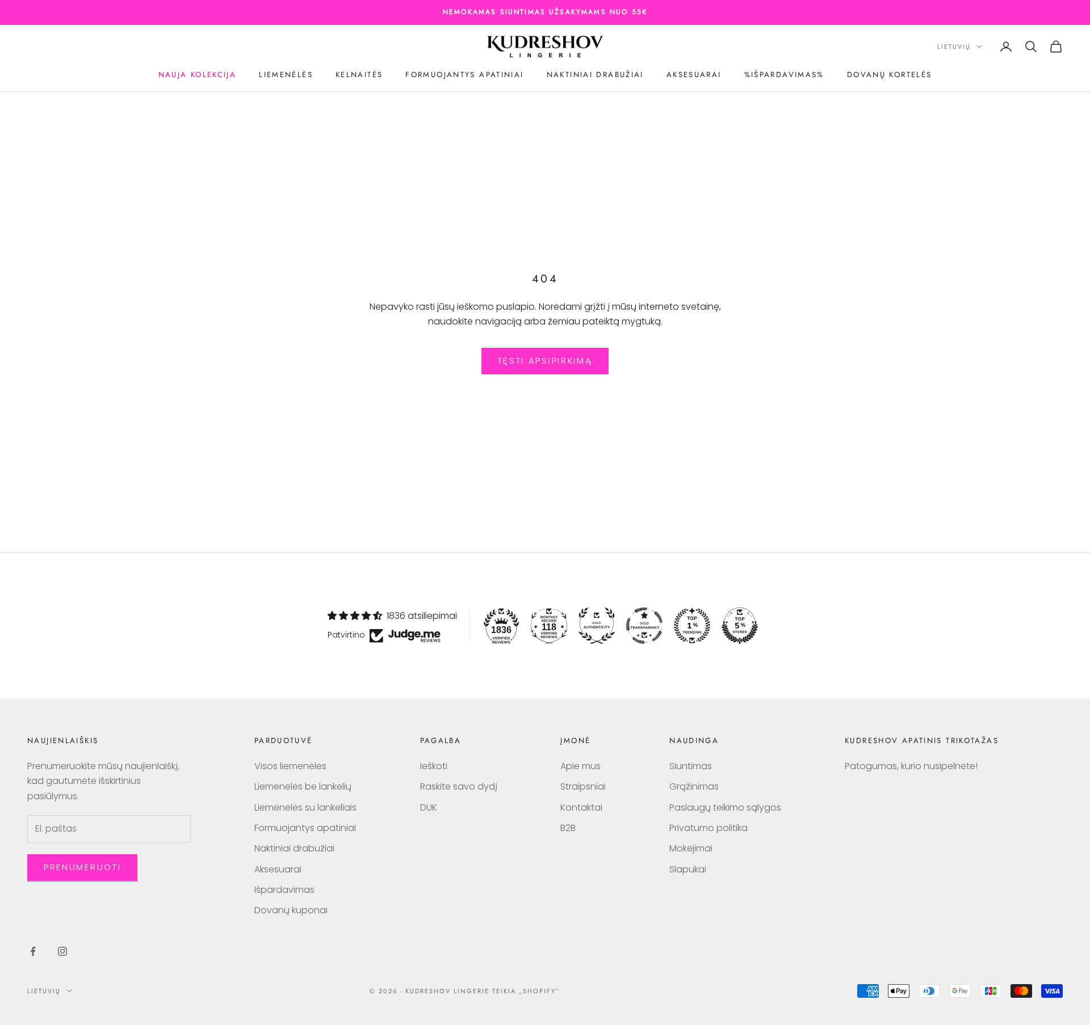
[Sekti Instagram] (62, 951)
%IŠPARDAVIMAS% (784, 74)
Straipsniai (583, 786)
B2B (568, 827)
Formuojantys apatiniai (464, 74)
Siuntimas (690, 766)
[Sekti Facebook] (33, 951)
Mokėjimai (690, 848)
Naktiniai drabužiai (595, 74)
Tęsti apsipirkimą (545, 360)
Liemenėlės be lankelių (302, 786)
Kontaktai (581, 807)
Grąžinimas (694, 786)
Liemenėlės (286, 74)
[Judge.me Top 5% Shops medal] (740, 626)
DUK (428, 807)
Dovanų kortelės (889, 74)
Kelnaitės (359, 74)
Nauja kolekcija (197, 74)
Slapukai (687, 869)
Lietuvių (954, 46)
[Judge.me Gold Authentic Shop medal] (596, 626)
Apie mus (580, 766)
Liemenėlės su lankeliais (305, 807)
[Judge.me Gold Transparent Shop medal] (644, 626)
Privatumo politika (708, 827)
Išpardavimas (284, 889)
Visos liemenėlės (290, 766)
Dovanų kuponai (291, 910)
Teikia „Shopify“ (526, 991)
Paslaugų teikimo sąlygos (725, 807)
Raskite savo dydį (458, 786)
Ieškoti (433, 766)
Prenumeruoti (82, 867)
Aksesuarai (694, 74)
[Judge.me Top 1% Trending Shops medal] (692, 626)
